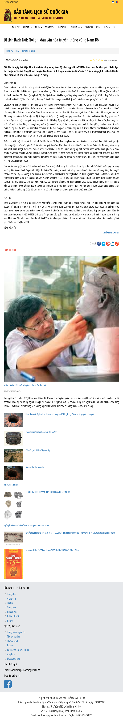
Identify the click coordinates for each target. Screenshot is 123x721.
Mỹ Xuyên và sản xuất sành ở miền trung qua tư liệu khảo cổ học (26, 525)
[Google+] (108, 244)
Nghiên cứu (62, 27)
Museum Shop (13, 659)
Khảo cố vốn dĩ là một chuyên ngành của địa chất (25, 385)
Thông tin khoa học (28, 51)
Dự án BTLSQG (76, 27)
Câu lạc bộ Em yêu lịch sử (18, 650)
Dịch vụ (10, 645)
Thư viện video (13, 636)
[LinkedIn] (112, 244)
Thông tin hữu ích (92, 27)
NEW (17, 51)
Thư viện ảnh (12, 641)
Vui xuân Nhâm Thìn (11, 485)
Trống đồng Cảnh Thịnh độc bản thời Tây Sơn (41, 432)
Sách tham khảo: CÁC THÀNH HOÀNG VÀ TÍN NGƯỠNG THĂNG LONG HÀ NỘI (52, 550)
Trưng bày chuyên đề (16, 632)
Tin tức (38, 27)
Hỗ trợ (106, 27)
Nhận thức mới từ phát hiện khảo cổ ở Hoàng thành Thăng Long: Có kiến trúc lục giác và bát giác (59, 414)
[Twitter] (103, 244)
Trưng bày (49, 27)
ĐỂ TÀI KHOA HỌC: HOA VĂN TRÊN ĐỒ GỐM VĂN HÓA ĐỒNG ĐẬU (48, 492)
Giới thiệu (26, 27)
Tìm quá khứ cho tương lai (34, 467)
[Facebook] (99, 244)
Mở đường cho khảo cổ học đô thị (37, 450)
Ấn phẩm (11, 654)
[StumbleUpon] (117, 244)
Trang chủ (16, 27)
